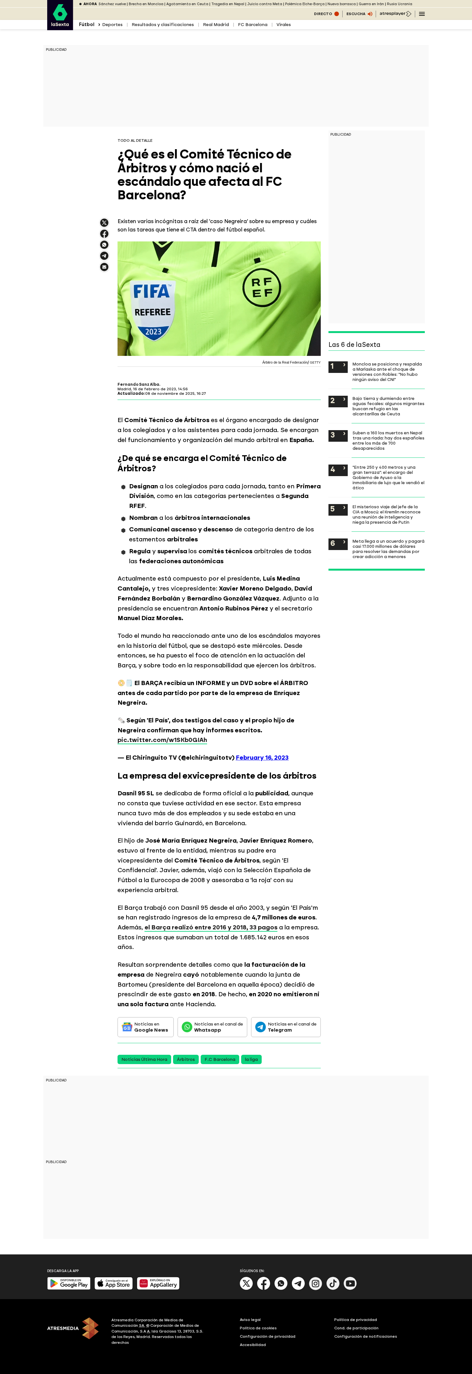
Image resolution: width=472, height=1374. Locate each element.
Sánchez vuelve (112, 4)
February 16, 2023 (262, 757)
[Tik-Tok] (333, 1288)
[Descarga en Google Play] (69, 1288)
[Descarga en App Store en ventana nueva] (113, 1288)
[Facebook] (263, 1288)
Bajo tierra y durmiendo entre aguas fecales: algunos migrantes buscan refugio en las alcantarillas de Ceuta (388, 406)
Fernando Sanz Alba (138, 384)
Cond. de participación (356, 1328)
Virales (283, 24)
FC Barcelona (252, 24)
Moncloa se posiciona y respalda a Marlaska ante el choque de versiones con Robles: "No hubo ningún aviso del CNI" (387, 371)
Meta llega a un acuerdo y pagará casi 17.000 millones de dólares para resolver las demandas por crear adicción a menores (388, 548)
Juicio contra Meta (264, 4)
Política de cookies (258, 1328)
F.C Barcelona (220, 1059)
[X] (104, 225)
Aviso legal (250, 1319)
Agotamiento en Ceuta (187, 4)
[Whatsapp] (281, 1288)
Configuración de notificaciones (365, 1336)
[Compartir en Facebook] (104, 236)
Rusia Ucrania (399, 4)
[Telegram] (298, 1288)
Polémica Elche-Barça (305, 4)
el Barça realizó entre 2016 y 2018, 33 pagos (210, 927)
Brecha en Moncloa (146, 4)
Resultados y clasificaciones (163, 24)
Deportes (112, 24)
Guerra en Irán (371, 4)
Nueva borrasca (342, 4)
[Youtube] (350, 1288)
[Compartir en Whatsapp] (104, 247)
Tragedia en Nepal (227, 4)
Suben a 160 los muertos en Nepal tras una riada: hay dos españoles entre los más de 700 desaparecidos (388, 440)
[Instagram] (315, 1288)
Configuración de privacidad (267, 1336)
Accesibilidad (253, 1344)
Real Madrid (216, 24)
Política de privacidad (355, 1319)
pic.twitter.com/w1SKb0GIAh (162, 740)
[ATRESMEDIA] (75, 1332)
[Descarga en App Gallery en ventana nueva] (158, 1288)
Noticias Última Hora (144, 1059)
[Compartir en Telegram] (104, 258)
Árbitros (186, 1059)
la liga (251, 1059)
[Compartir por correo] (104, 270)
